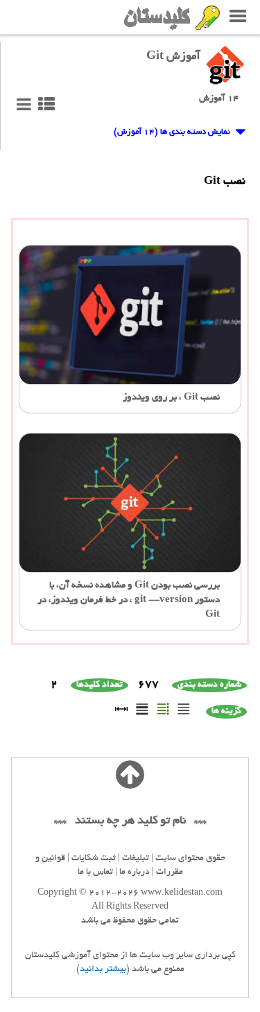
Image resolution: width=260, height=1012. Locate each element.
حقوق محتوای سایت (190, 859)
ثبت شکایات (93, 859)
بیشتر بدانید (103, 970)
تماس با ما (95, 872)
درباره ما (134, 872)
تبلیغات (135, 859)
